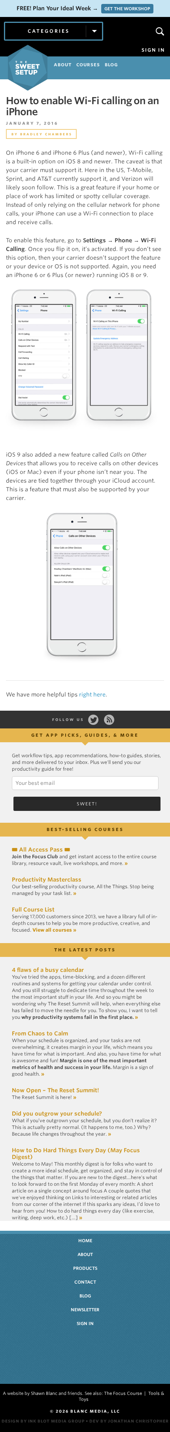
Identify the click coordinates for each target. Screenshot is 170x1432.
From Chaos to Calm (40, 1033)
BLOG (111, 64)
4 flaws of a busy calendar (48, 970)
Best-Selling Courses (85, 829)
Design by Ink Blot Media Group (43, 1421)
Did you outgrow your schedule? (57, 1113)
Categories (49, 31)
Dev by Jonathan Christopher (129, 1421)
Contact (85, 1282)
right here (92, 694)
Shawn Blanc (44, 1393)
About (85, 1254)
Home (85, 1240)
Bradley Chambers (46, 134)
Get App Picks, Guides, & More (85, 735)
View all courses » (54, 930)
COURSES (88, 64)
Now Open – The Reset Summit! (55, 1090)
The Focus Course (123, 1393)
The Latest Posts (85, 950)
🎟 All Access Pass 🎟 (41, 849)
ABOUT (63, 64)
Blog (85, 1296)
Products (85, 1268)
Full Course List (33, 909)
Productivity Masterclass (46, 879)
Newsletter (85, 1309)
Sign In (153, 50)
